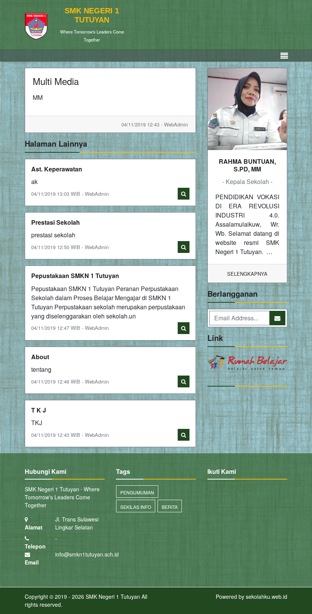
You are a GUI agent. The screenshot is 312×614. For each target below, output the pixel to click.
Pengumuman (137, 492)
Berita (170, 507)
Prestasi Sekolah (55, 222)
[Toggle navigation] (284, 56)
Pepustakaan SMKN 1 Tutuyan (75, 275)
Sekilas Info (135, 507)
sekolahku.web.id (266, 596)
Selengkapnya (247, 273)
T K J (38, 410)
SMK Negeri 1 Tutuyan (112, 596)
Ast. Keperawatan (56, 169)
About (40, 356)
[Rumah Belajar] (247, 363)
